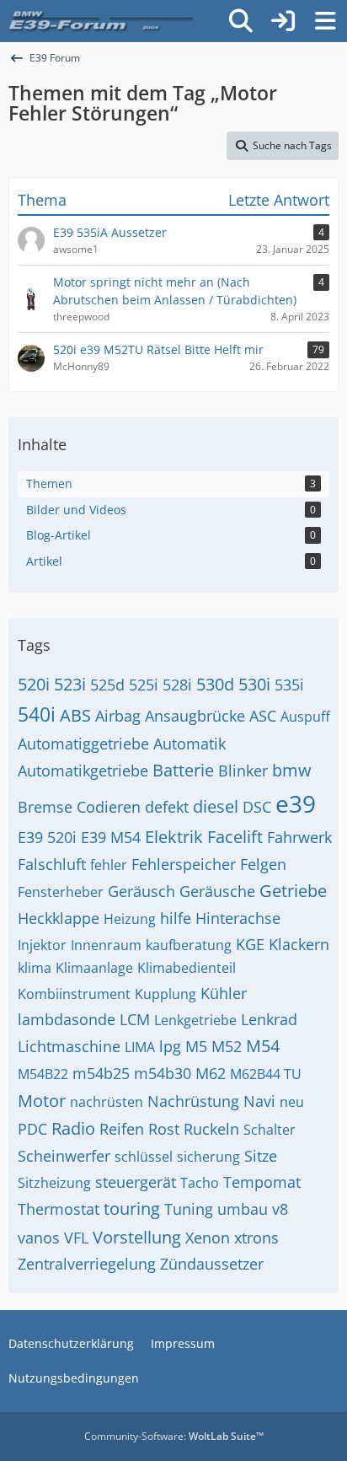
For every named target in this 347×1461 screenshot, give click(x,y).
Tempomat (262, 1182)
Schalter (269, 1129)
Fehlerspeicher (183, 864)
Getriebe (293, 890)
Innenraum (106, 945)
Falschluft (52, 864)
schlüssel (144, 1156)
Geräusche (217, 891)
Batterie (183, 770)
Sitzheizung (54, 1183)
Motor (42, 1100)
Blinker (243, 770)
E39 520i (47, 837)
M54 (263, 1045)
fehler (108, 865)
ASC (262, 716)
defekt (167, 807)
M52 (226, 1046)
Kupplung (165, 994)
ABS (75, 715)
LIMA (140, 1047)
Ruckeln (211, 1129)
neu (292, 1102)
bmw (292, 770)
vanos (39, 1237)
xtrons (256, 1237)
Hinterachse (237, 918)
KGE (250, 944)
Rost (163, 1129)
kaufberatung (189, 945)
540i (37, 714)
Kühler (223, 993)
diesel (215, 806)
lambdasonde (66, 1019)
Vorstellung (137, 1237)
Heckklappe (58, 918)
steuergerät (135, 1182)
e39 (295, 803)
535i (289, 684)
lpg (170, 1046)
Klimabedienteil (186, 968)
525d (107, 684)
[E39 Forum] (102, 21)
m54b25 (101, 1073)
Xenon (207, 1237)
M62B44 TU (266, 1074)
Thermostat (58, 1209)
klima (34, 968)
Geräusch (141, 891)
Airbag (118, 716)
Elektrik (174, 836)
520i (34, 684)
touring (132, 1208)
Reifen (121, 1129)
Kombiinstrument (74, 994)
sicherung (208, 1156)
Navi (259, 1101)
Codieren (109, 807)
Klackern (299, 944)
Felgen (263, 864)
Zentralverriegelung (87, 1264)
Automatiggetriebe (83, 743)
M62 (210, 1073)
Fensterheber (61, 892)
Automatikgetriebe (83, 770)
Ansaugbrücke (195, 716)
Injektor (42, 945)
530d (215, 684)
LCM (135, 1019)
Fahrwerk (299, 837)
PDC (32, 1129)
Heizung (130, 919)
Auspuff (305, 716)
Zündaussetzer (212, 1264)
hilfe (175, 918)
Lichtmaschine (69, 1046)
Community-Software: (174, 1436)
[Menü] (325, 21)
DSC (257, 807)
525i (143, 684)
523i (70, 684)
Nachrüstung (193, 1101)
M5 (196, 1046)
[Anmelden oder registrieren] (283, 21)
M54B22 (43, 1074)
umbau (242, 1209)
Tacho (199, 1183)
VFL (76, 1237)
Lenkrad (269, 1019)
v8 (280, 1209)
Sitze (260, 1156)
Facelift (235, 836)
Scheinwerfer (64, 1156)
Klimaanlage (94, 968)
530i (254, 684)
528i (177, 684)
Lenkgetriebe (195, 1020)
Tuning (188, 1209)
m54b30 (162, 1073)
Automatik (189, 743)
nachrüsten (106, 1102)
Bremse (45, 807)
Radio (73, 1128)
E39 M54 (111, 837)
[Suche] (241, 21)
